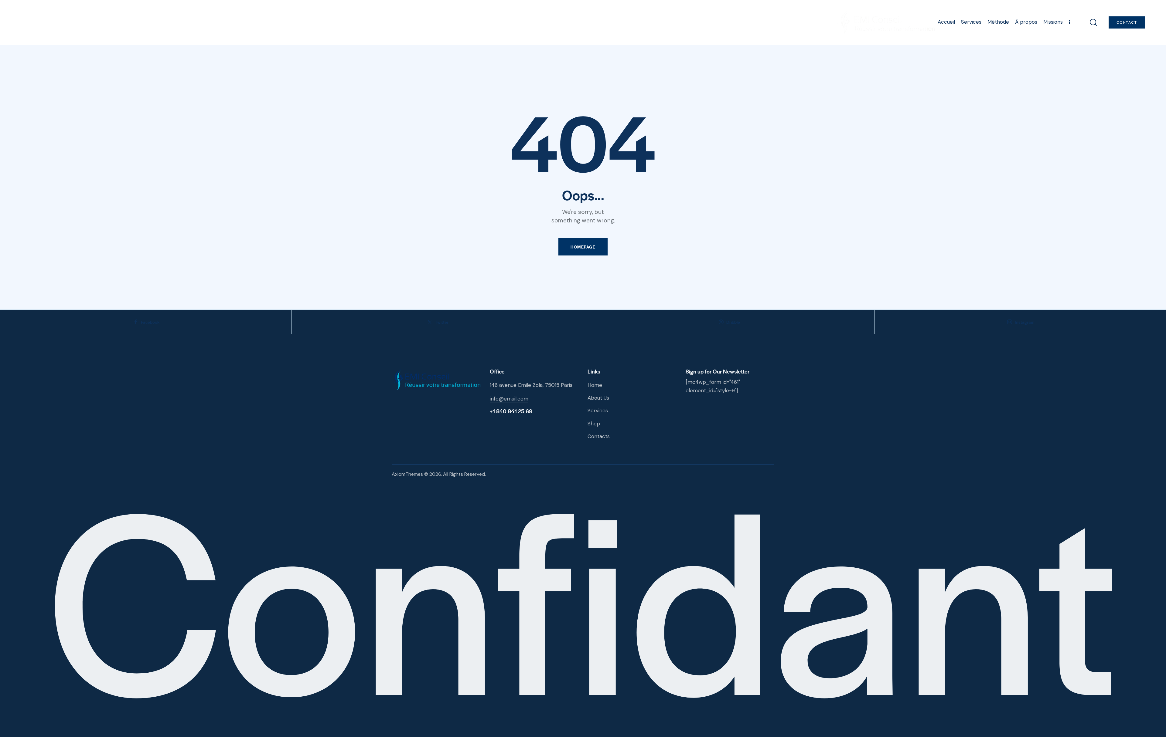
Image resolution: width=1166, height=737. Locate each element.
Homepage (583, 247)
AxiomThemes (407, 474)
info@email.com (509, 398)
